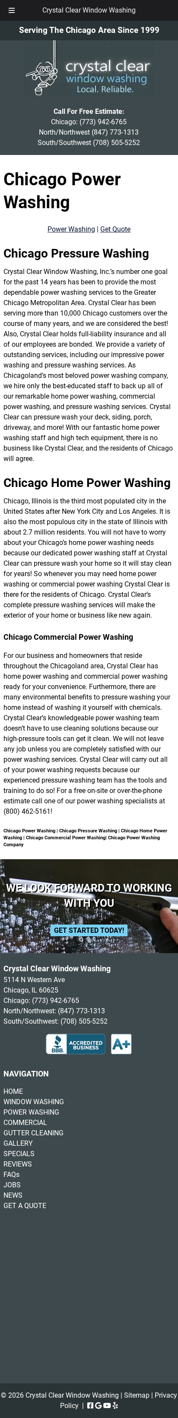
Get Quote (115, 229)
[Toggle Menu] (11, 10)
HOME (13, 1091)
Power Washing (71, 229)
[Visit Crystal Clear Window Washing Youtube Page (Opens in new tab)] (107, 1406)
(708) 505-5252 (116, 143)
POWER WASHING (31, 1112)
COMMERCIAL (25, 1122)
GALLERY (18, 1143)
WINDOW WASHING (33, 1102)
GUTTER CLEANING (33, 1133)
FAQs (11, 1174)
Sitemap (136, 1395)
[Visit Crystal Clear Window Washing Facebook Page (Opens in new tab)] (90, 1406)
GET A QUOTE (24, 1206)
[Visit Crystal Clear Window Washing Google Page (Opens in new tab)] (98, 1406)
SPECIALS (19, 1154)
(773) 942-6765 (103, 122)
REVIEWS (17, 1164)
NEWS (12, 1195)
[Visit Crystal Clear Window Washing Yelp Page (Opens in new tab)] (115, 1406)
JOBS (12, 1185)
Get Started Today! (89, 930)
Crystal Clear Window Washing (89, 10)
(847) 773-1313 (115, 132)
